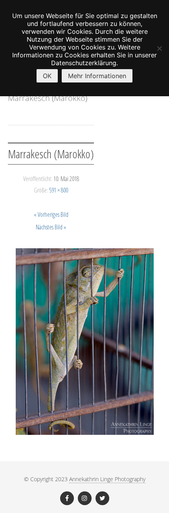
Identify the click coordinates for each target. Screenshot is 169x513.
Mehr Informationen (97, 76)
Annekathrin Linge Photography (107, 479)
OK (47, 76)
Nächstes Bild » (51, 227)
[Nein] (159, 48)
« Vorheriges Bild (51, 214)
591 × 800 (58, 190)
